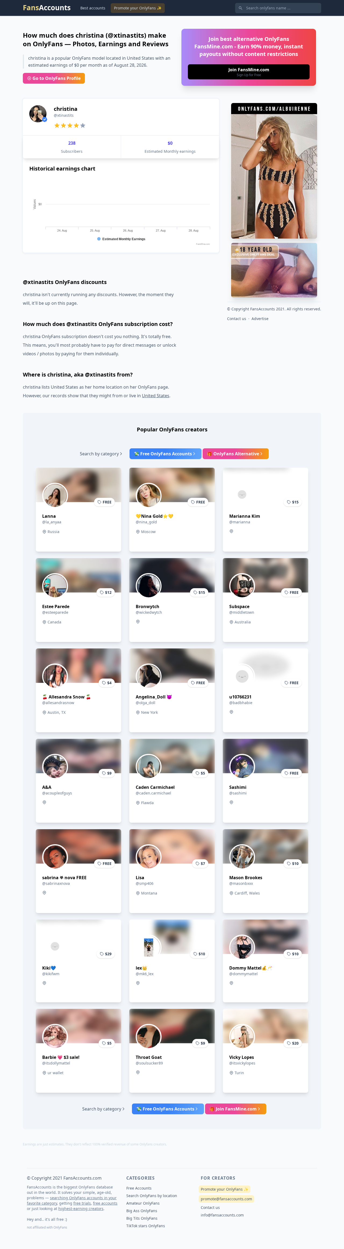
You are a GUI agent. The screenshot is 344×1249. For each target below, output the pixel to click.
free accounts (105, 1203)
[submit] (249, 71)
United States (155, 396)
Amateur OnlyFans (143, 1203)
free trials (82, 1203)
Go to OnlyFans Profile (57, 78)
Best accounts (92, 7)
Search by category (99, 454)
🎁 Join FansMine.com (233, 1109)
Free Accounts (139, 1188)
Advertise (260, 318)
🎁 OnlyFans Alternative (233, 454)
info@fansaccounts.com (222, 1215)
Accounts (47, 7)
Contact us (236, 318)
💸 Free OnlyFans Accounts (163, 454)
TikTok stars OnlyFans (145, 1225)
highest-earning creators (80, 1208)
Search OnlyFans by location (151, 1195)
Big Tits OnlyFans (141, 1218)
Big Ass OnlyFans (141, 1210)
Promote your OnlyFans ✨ (138, 7)
